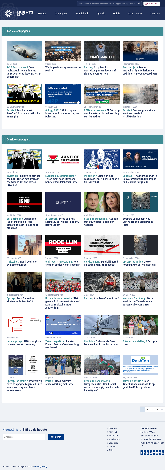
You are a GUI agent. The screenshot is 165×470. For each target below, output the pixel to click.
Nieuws (42, 14)
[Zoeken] (139, 3)
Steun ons (153, 4)
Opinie (116, 14)
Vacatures (113, 443)
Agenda (101, 14)
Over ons (155, 14)
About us (113, 432)
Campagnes (61, 14)
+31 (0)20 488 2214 (152, 440)
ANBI (111, 450)
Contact (112, 447)
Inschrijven (56, 437)
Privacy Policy (40, 467)
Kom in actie (135, 14)
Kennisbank (82, 14)
